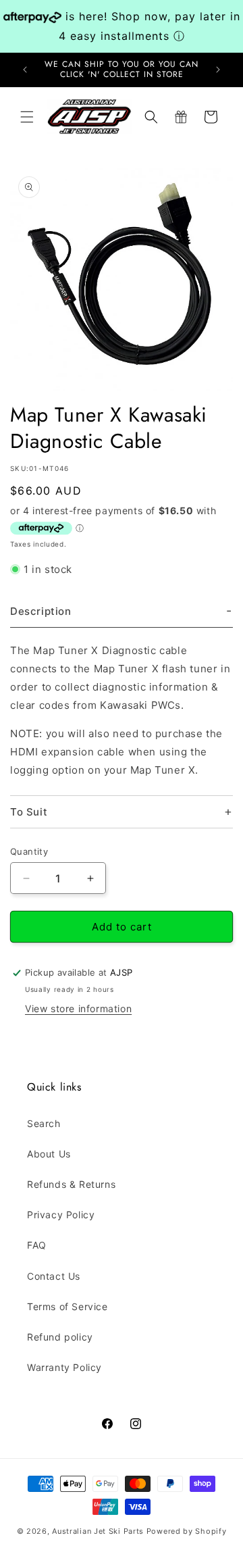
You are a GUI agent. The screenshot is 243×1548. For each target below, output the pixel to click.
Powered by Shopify (186, 1531)
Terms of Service (67, 1306)
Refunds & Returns (71, 1184)
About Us (49, 1153)
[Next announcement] (218, 69)
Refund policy (60, 1337)
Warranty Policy (64, 1367)
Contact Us (53, 1276)
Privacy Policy (60, 1214)
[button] (27, 117)
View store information (78, 1008)
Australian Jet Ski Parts (98, 1531)
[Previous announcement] (25, 69)
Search (44, 1123)
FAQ (37, 1245)
